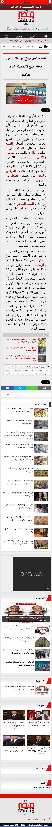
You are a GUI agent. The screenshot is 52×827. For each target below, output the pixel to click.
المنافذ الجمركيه (10, 374)
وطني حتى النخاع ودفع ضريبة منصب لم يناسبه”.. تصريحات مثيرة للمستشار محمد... (18, 688)
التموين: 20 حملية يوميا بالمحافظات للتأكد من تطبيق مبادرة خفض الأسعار (21, 340)
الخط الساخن (25, 203)
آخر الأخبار (40, 598)
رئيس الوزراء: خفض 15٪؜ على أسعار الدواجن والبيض (19, 530)
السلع (9, 143)
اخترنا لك (41, 705)
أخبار (40, 47)
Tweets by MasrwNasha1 (42, 787)
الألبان (41, 157)
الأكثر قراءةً (40, 681)
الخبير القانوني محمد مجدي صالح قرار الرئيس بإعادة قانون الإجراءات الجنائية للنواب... (38, 751)
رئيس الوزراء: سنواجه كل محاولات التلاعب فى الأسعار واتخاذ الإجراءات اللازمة (18, 542)
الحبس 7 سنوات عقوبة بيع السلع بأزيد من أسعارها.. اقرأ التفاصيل (19, 506)
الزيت (41, 265)
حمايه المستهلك (24, 374)
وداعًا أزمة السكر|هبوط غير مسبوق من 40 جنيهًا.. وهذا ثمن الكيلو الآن (19, 446)
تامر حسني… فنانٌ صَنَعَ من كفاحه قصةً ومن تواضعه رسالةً (38, 724)
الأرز (31, 152)
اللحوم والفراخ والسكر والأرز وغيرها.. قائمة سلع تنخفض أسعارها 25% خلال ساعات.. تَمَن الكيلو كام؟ (21, 358)
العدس (11, 152)
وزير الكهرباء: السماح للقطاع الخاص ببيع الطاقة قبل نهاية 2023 (18, 494)
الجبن (24, 157)
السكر (20, 148)
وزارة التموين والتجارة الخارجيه (34, 367)
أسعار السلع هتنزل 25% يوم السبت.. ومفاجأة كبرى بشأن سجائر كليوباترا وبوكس (18, 458)
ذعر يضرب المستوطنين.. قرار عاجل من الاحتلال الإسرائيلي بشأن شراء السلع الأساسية (19, 482)
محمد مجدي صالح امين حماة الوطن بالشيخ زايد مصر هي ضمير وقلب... (14, 725)
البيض (41, 175)
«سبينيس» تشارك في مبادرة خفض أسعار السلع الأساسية (20, 470)
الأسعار (15, 175)
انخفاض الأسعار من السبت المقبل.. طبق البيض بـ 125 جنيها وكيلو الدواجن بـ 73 (20, 518)
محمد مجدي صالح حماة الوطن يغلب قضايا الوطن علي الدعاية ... (14, 749)
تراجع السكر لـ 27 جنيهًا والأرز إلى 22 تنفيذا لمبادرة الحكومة (21, 348)
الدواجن (11, 171)
